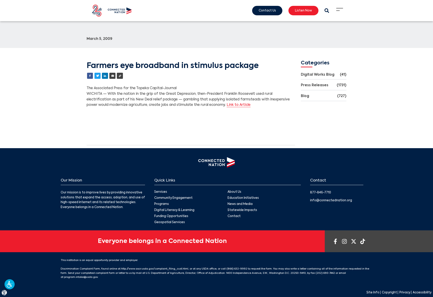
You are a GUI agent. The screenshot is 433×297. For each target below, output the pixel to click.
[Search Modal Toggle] (326, 10)
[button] (10, 284)
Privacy (404, 292)
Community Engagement (173, 198)
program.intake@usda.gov (81, 277)
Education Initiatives (243, 198)
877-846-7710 (320, 192)
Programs (161, 204)
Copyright (389, 292)
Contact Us (267, 10)
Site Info (372, 292)
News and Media (240, 204)
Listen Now (303, 10)
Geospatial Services (169, 222)
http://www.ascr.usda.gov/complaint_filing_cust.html (154, 269)
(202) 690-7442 (325, 273)
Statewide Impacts (242, 210)
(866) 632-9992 (236, 269)
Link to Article (239, 105)
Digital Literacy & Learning (174, 210)
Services (160, 191)
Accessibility (422, 292)
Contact (234, 216)
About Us (234, 191)
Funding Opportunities (171, 216)
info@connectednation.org (331, 200)
